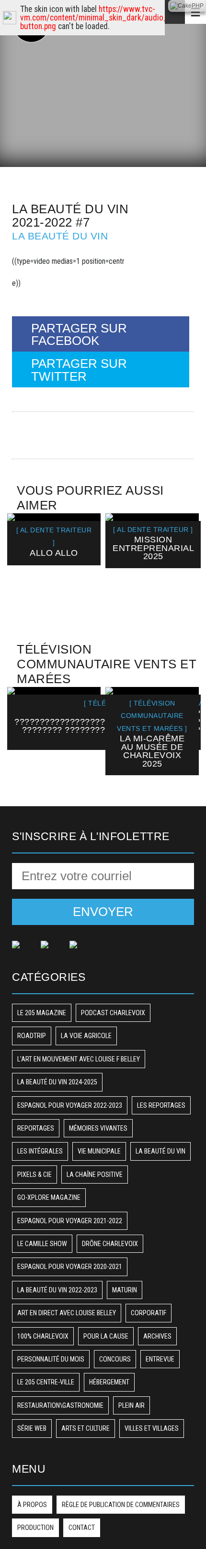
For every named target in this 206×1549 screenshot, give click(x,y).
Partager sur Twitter (79, 369)
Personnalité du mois (50, 1359)
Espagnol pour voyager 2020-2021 (69, 1266)
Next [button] (183, 565)
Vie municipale (99, 1151)
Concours (115, 1359)
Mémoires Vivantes (98, 1128)
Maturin (124, 1290)
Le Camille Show (42, 1244)
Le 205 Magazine (41, 1013)
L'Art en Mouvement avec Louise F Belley (78, 1059)
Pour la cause (105, 1336)
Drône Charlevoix (110, 1244)
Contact (82, 1527)
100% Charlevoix (43, 1336)
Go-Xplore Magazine (48, 1197)
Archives (157, 1336)
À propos (32, 1504)
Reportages (35, 1128)
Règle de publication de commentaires (121, 1504)
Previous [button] (22, 565)
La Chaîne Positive (95, 1174)
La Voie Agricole (86, 1036)
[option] (54, 539)
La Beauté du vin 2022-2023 (57, 1290)
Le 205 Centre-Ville (45, 1382)
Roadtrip (31, 1036)
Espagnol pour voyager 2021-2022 (69, 1221)
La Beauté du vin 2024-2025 (57, 1082)
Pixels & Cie (34, 1174)
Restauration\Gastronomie (60, 1405)
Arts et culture (85, 1428)
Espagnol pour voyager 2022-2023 (69, 1105)
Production (35, 1527)
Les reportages (161, 1105)
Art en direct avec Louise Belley (66, 1313)
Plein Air (131, 1405)
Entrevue (160, 1359)
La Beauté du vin (60, 235)
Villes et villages (152, 1428)
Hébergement (109, 1382)
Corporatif (148, 1313)
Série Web (31, 1428)
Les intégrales (40, 1151)
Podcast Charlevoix (113, 1013)
